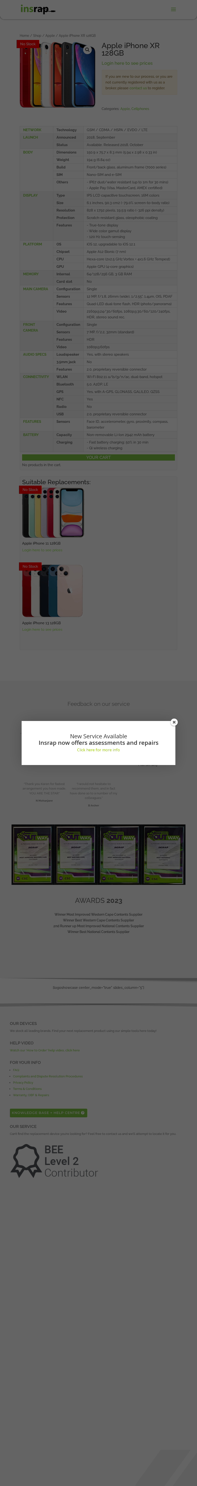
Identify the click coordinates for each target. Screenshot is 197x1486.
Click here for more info (98, 750)
